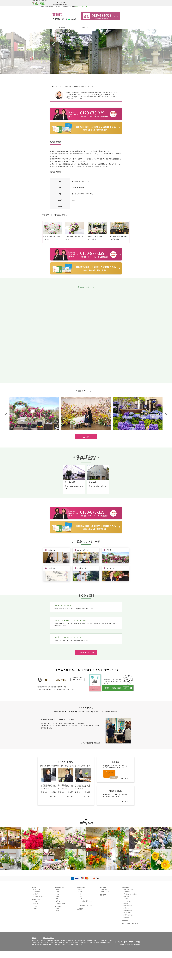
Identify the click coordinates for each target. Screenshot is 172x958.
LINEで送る (74, 19)
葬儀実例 (35, 894)
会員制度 (125, 903)
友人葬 (80, 898)
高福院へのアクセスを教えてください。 (68, 637)
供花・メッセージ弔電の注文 (131, 923)
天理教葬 (80, 896)
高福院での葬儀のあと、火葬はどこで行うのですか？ (72, 620)
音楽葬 (57, 908)
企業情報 (34, 938)
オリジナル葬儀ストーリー (40, 896)
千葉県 (35, 906)
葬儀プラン (86, 27)
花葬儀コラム (104, 895)
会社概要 (125, 920)
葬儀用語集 (126, 917)
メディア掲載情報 (86, 707)
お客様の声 (103, 887)
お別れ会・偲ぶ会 (60, 903)
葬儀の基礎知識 (127, 905)
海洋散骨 (58, 911)
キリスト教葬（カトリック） (86, 905)
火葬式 (57, 898)
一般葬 (57, 891)
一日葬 (57, 894)
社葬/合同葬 (59, 901)
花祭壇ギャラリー (38, 891)
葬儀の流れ (126, 896)
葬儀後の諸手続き (128, 915)
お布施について (127, 912)
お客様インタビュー (106, 891)
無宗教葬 (80, 889)
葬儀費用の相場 (127, 910)
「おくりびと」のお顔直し (130, 894)
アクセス (110, 27)
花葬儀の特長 (126, 891)
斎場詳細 (62, 27)
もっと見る (86, 437)
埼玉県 (35, 908)
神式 (79, 894)
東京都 (35, 901)
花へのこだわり (37, 889)
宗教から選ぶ (81, 887)
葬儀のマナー (126, 908)
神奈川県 (35, 904)
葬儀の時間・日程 (128, 889)
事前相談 (125, 898)
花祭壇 (34, 887)
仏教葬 (80, 891)
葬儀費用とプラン (60, 887)
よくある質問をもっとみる (86, 652)
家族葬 (57, 889)
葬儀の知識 (125, 887)
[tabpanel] (34, 413)
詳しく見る (53, 797)
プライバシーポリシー (48, 938)
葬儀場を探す (36, 900)
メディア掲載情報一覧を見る (90, 743)
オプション (58, 907)
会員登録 (80, 909)
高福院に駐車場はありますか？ (65, 605)
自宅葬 (57, 896)
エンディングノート (128, 901)
